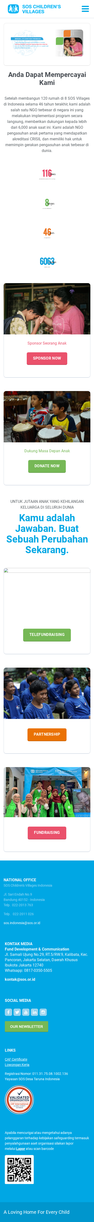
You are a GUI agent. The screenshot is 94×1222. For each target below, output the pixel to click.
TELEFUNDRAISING (47, 634)
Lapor (20, 1149)
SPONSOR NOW (47, 358)
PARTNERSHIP (47, 734)
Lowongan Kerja (17, 1065)
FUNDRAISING (47, 832)
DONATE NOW (47, 466)
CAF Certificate (16, 1059)
